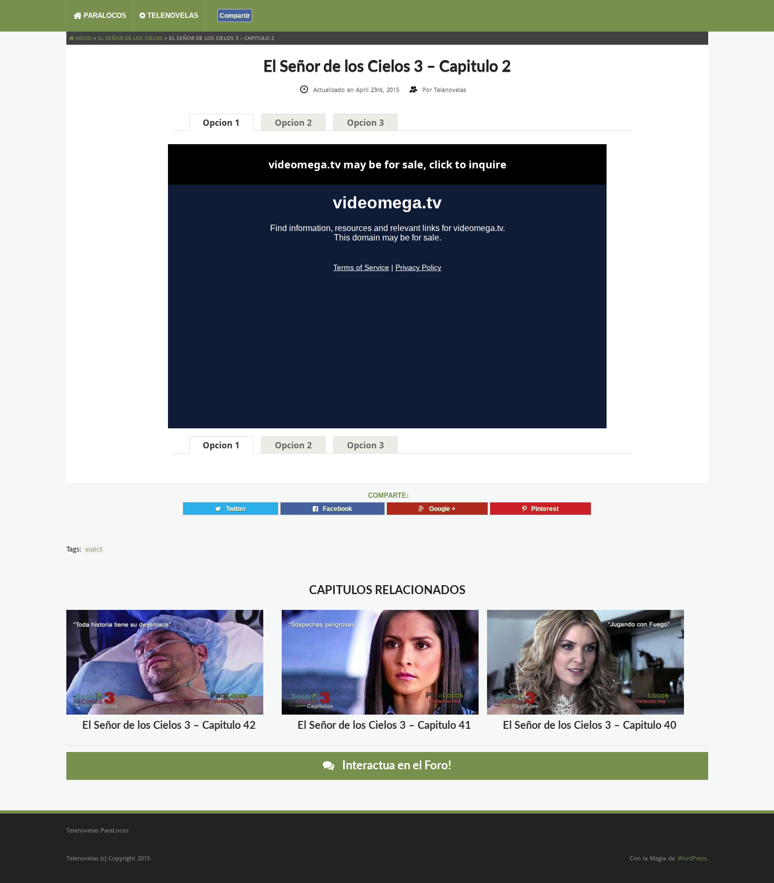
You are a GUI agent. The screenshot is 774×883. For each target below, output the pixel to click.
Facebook (335, 508)
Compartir (235, 15)
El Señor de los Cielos (130, 38)
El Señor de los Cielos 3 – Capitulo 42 (169, 725)
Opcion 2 (293, 122)
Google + (439, 508)
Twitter (233, 508)
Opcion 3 (365, 122)
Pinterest (543, 508)
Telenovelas (172, 15)
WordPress (692, 858)
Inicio (83, 38)
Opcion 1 (221, 122)
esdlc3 (93, 549)
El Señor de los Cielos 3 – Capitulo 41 (384, 725)
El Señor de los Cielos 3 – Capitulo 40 (590, 725)
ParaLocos (104, 15)
